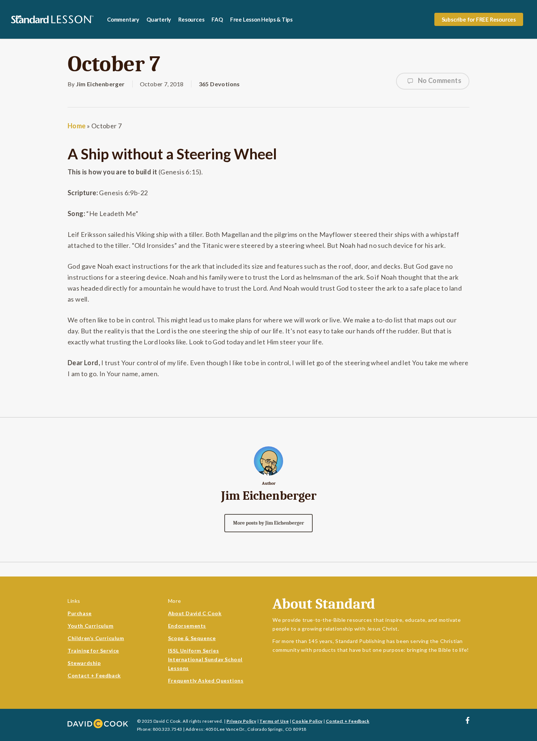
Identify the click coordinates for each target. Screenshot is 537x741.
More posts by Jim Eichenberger (268, 523)
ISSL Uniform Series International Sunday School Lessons (205, 659)
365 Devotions (219, 83)
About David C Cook (195, 613)
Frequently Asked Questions (206, 680)
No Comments (438, 80)
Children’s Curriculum (96, 638)
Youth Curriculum (91, 626)
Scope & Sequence (192, 638)
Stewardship (84, 663)
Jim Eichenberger (100, 83)
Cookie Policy (307, 721)
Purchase (80, 613)
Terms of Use (274, 721)
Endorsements (187, 626)
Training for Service (93, 650)
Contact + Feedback (94, 675)
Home (77, 126)
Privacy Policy (241, 721)
